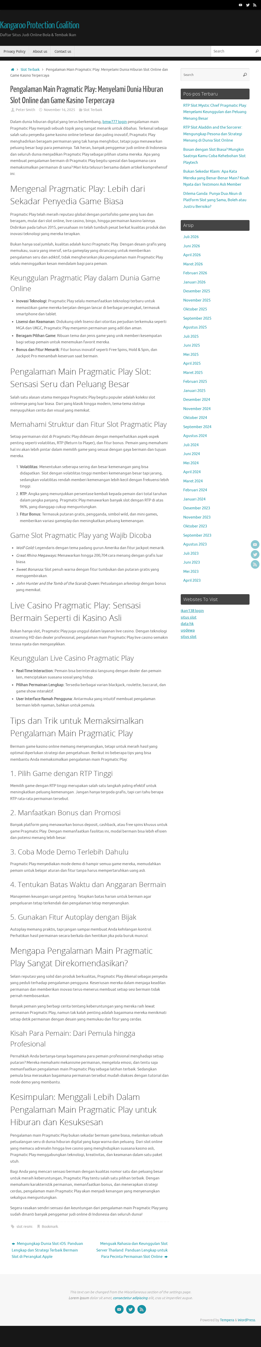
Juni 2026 (191, 246)
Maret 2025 (193, 372)
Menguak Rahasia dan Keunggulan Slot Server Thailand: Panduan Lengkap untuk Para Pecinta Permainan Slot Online (132, 1250)
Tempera (227, 1320)
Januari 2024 (194, 499)
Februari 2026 (195, 273)
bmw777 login (114, 121)
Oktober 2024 (195, 417)
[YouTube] (240, 4)
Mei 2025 (191, 354)
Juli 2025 (191, 336)
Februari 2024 (195, 490)
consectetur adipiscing (130, 1298)
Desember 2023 (196, 508)
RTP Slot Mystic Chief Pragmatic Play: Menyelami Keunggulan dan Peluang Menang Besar (215, 112)
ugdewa (188, 630)
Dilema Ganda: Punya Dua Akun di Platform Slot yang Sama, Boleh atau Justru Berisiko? (214, 200)
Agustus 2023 (195, 544)
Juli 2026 (191, 237)
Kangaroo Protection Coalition (39, 25)
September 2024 (197, 427)
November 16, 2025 (59, 110)
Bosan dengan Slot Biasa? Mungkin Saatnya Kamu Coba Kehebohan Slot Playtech (214, 156)
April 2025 (192, 363)
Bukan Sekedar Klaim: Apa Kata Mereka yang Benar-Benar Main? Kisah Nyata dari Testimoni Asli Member (216, 178)
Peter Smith (25, 110)
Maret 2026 (193, 264)
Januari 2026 (194, 282)
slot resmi (24, 1226)
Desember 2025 (196, 291)
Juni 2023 (191, 562)
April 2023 (192, 580)
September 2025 (197, 318)
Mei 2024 (191, 463)
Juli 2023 (191, 553)
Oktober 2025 (195, 309)
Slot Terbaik (30, 69)
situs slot (189, 617)
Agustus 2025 (195, 327)
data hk (187, 623)
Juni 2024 (191, 454)
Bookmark (50, 1226)
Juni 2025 (191, 345)
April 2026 (192, 255)
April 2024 (192, 472)
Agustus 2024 (195, 435)
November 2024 (197, 408)
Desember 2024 (196, 399)
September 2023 (197, 535)
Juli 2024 (191, 445)
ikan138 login (192, 610)
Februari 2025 (195, 381)
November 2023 (197, 517)
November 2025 (197, 300)
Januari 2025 (194, 390)
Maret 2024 (193, 481)
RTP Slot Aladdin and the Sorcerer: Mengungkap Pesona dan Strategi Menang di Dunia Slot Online (212, 134)
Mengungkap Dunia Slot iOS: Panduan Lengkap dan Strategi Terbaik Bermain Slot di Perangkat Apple (47, 1250)
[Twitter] (247, 4)
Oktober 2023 (195, 526)
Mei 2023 (191, 571)
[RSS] (254, 4)
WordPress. (247, 1320)
